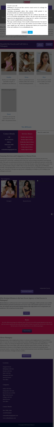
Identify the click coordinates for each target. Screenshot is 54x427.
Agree (30, 32)
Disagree (24, 32)
